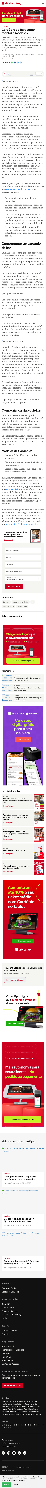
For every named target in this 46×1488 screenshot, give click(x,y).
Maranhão (33, 1404)
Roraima (5, 1414)
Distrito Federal (7, 1404)
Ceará (34, 1401)
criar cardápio (22, 606)
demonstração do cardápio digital (22, 524)
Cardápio (6, 602)
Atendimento (7, 1360)
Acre (3, 1401)
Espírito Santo (18, 1404)
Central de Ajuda (9, 1330)
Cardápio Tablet (9, 1288)
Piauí (25, 1409)
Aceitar (6, 1485)
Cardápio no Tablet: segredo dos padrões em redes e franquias (21, 1177)
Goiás (27, 1404)
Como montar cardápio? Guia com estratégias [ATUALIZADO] (21, 1262)
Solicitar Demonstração (12, 1314)
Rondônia (34, 1412)
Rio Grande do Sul (23, 1412)
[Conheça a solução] (23, 15)
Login (4, 1318)
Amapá (15, 1401)
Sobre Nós (6, 1304)
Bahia (29, 1401)
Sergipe (31, 1414)
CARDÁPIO (5, 26)
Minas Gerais (31, 1406)
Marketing (6, 1357)
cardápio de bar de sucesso (18, 189)
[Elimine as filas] (23, 645)
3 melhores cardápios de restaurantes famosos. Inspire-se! (27, 679)
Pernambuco (18, 1409)
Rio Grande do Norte (9, 1412)
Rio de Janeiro (33, 1409)
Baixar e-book (14, 586)
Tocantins (38, 1414)
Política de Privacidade (18, 1479)
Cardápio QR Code (10, 1291)
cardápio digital (12, 489)
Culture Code (8, 1307)
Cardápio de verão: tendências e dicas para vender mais (28, 689)
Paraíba (4, 1409)
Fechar (16, 1484)
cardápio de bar (8, 606)
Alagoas (9, 1401)
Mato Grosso (6, 1406)
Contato (5, 1334)
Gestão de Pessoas (10, 1364)
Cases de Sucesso (10, 1311)
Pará (38, 1406)
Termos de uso (7, 1440)
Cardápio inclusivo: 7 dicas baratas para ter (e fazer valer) (28, 699)
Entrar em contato (12, 1385)
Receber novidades (14, 980)
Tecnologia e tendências (13, 1350)
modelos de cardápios (21, 602)
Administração (8, 1346)
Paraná (10, 1409)
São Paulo (23, 1414)
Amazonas (22, 1401)
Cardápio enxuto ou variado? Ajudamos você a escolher (19, 1220)
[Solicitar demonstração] (23, 1084)
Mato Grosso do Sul (19, 1406)
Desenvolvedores (9, 1446)
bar (33, 602)
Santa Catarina (14, 1414)
